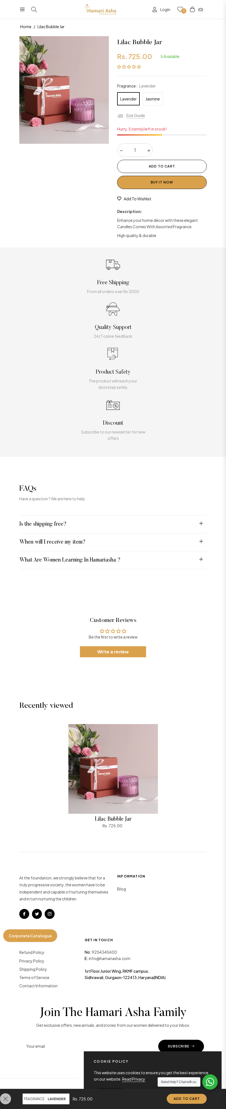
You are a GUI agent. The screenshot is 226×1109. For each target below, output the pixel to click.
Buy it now (162, 182)
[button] (129, 66)
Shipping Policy (33, 969)
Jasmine (153, 98)
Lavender (128, 98)
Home (25, 26)
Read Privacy (133, 1078)
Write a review (113, 652)
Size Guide (135, 115)
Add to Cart (187, 1099)
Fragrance (34, 1099)
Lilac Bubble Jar (113, 819)
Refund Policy (31, 952)
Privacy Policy (31, 960)
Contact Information (38, 985)
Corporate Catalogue (30, 935)
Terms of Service (34, 977)
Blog (121, 888)
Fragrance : (136, 85)
